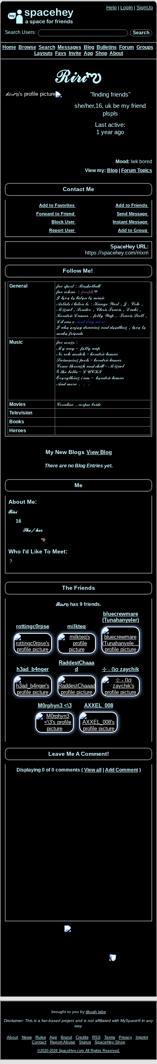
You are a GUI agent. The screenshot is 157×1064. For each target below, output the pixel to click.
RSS (96, 1037)
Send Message (132, 213)
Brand (66, 1037)
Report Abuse (62, 1042)
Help (111, 8)
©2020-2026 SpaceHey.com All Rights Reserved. (78, 1051)
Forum (126, 47)
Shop (101, 53)
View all (92, 770)
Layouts (43, 53)
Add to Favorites (56, 205)
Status (85, 1042)
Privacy (125, 1037)
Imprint (142, 1037)
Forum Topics (136, 170)
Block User (63, 221)
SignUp (144, 8)
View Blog (99, 452)
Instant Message (130, 221)
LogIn (126, 8)
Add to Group (132, 230)
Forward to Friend (55, 213)
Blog (89, 47)
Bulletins (107, 47)
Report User (61, 230)
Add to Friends (131, 205)
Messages (69, 47)
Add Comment (121, 770)
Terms (109, 1037)
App (88, 53)
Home (9, 47)
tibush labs (96, 1011)
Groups (144, 47)
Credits (82, 1037)
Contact (39, 1042)
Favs (60, 53)
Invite (75, 53)
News (27, 1037)
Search (141, 33)
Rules (40, 1037)
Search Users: (20, 32)
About (116, 53)
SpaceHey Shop (110, 1042)
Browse (27, 47)
